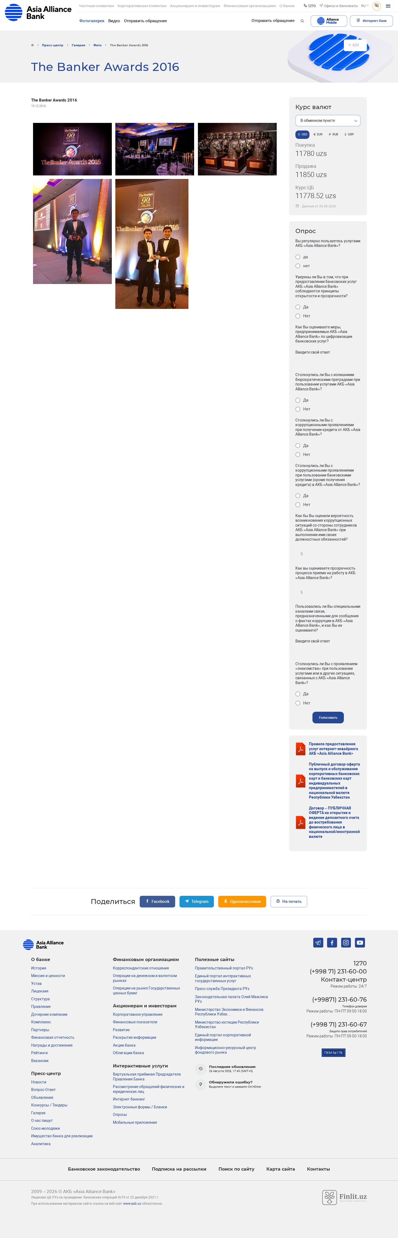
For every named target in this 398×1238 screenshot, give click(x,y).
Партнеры (40, 1030)
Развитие (121, 1030)
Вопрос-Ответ (43, 1089)
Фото (97, 45)
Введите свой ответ (312, 352)
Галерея (78, 45)
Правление (41, 1006)
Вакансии (39, 1061)
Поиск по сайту (236, 1169)
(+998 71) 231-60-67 (339, 1024)
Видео (114, 20)
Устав (36, 983)
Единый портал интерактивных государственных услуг (223, 978)
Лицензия (39, 991)
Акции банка (124, 1045)
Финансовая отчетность (52, 1037)
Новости (38, 1082)
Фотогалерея (91, 20)
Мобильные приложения (135, 1122)
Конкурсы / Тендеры (49, 1105)
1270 (360, 963)
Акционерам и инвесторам (145, 1005)
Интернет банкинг (129, 1099)
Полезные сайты (214, 959)
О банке (40, 959)
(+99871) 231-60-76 (339, 999)
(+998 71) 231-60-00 (338, 971)
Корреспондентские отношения (141, 968)
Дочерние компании (49, 1014)
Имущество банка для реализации (62, 1136)
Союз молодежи (45, 1128)
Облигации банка (128, 1053)
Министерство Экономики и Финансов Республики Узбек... (229, 1012)
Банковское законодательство (104, 1169)
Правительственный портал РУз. (224, 968)
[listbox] (328, 120)
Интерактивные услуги (140, 1066)
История (38, 968)
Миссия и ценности (48, 976)
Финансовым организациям (146, 959)
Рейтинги (39, 1053)
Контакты (318, 1169)
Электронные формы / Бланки (140, 1107)
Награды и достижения (52, 1045)
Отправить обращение (145, 20)
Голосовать (328, 718)
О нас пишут (42, 1120)
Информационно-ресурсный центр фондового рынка (225, 1050)
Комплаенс (41, 1022)
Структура (40, 999)
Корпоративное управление (137, 1014)
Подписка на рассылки (179, 1169)
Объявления (42, 1097)
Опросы (120, 1114)
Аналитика (41, 1144)
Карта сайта (280, 1169)
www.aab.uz (132, 1204)
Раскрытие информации (134, 1037)
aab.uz (38, 15)
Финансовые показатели (135, 1022)
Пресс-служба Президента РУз (222, 989)
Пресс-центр (52, 45)
